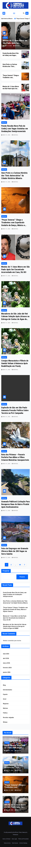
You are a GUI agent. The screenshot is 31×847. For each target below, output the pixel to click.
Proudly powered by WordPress (11, 832)
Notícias (10, 37)
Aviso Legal (14, 839)
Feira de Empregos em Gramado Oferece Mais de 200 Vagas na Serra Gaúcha (14, 551)
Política (5, 713)
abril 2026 (6, 658)
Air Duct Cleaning (23, 843)
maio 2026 (6, 654)
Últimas (5, 722)
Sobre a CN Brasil (6, 839)
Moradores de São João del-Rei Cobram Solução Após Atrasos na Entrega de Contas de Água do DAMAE (14, 626)
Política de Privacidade (23, 839)
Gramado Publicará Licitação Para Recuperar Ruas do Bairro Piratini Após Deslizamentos (15, 504)
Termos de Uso (7, 843)
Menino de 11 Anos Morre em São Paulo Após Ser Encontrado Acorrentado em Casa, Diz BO (15, 269)
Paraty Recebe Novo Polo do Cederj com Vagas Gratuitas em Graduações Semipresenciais (14, 129)
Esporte (5, 694)
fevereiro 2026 (7, 667)
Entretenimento (7, 690)
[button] (23, 13)
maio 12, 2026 (7, 510)
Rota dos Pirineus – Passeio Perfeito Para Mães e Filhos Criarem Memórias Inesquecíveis (15, 457)
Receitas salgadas (8, 717)
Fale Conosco (15, 843)
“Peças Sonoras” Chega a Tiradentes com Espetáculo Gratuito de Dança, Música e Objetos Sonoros (15, 609)
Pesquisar (6, 571)
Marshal (21, 45)
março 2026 (6, 663)
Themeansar (15, 834)
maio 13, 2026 (13, 45)
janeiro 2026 (6, 672)
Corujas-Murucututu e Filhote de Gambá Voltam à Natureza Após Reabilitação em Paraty (14, 363)
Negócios (6, 703)
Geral (4, 699)
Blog (4, 685)
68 (20, 565)
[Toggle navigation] (14, 13)
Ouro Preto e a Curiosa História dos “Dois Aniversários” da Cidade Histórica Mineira (14, 176)
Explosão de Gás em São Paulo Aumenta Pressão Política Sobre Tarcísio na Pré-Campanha (15, 410)
